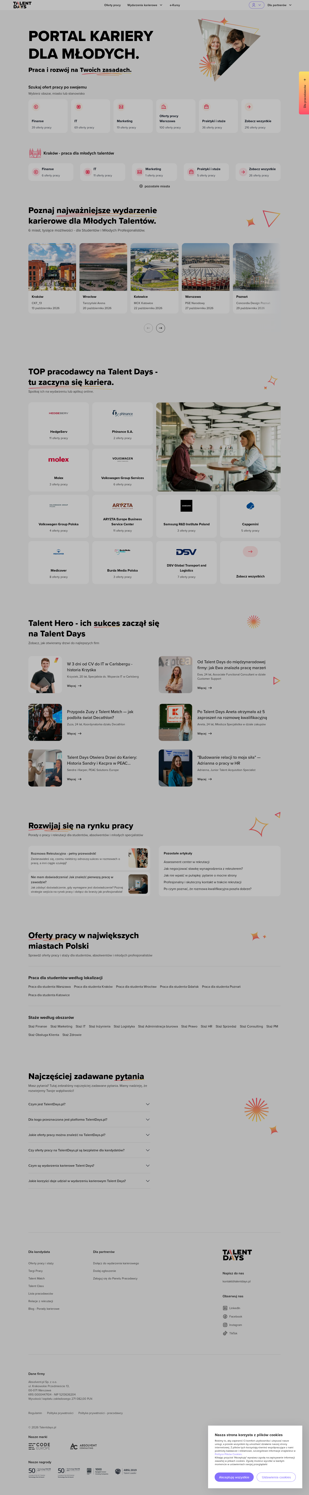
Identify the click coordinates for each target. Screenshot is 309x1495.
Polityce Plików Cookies (228, 1454)
